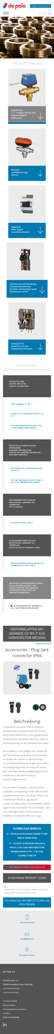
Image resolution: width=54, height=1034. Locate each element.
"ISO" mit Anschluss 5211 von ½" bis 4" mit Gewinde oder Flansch (26, 426)
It (39, 13)
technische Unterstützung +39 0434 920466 (27, 902)
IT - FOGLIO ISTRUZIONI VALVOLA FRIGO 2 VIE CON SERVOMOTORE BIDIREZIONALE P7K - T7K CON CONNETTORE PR (27, 850)
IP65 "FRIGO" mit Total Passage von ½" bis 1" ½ (26, 469)
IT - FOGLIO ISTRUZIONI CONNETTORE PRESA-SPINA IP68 (27, 836)
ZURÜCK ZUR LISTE (43, 643)
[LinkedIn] (5, 1024)
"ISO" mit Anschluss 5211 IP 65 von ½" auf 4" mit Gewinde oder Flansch (27, 481)
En (45, 13)
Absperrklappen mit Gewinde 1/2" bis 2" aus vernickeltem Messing (26, 607)
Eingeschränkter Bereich (41, 5)
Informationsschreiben (14, 1009)
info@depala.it (27, 939)
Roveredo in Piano (27, 955)
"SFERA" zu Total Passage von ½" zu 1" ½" (27, 414)
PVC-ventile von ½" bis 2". (22, 522)
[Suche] (49, 10)
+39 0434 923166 (11, 992)
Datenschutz (9, 1005)
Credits (6, 1013)
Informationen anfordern (27, 867)
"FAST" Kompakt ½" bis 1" (21, 404)
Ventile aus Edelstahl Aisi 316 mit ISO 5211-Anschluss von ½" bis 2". (27, 564)
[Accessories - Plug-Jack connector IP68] (27, 678)
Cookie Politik (10, 1001)
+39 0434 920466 (27, 922)
